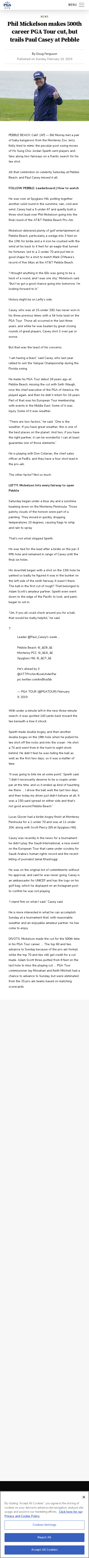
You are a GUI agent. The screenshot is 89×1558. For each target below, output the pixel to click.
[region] (44, 1524)
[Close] (84, 1497)
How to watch (68, 188)
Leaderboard (45, 188)
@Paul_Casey (37, 637)
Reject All (44, 1537)
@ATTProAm (26, 674)
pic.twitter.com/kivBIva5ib (34, 679)
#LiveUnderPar (46, 674)
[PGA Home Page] (7, 5)
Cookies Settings (44, 1525)
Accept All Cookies (44, 1550)
